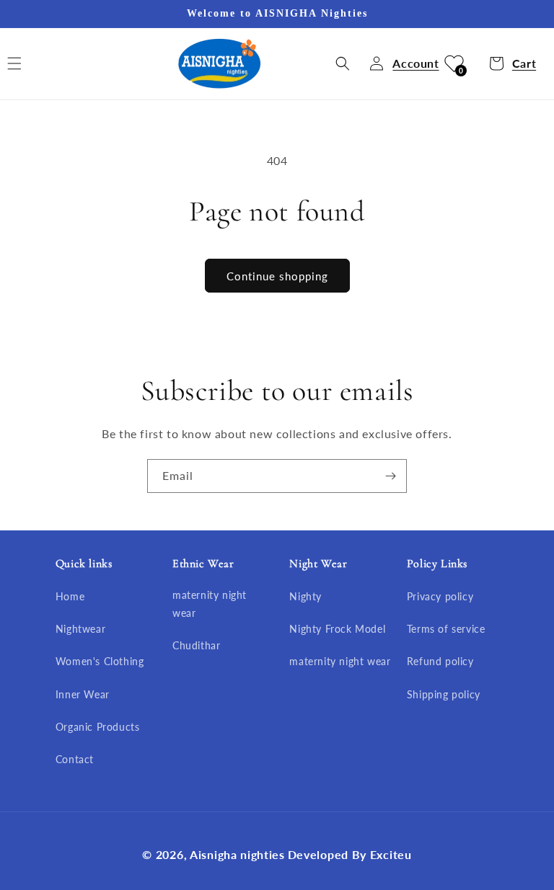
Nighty (305, 596)
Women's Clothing (100, 661)
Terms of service (446, 629)
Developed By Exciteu (350, 854)
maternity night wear (209, 604)
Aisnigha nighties (237, 854)
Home (70, 596)
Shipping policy (443, 694)
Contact (75, 759)
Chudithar (196, 645)
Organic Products (98, 727)
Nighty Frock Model (337, 629)
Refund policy (440, 661)
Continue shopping (277, 276)
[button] (343, 63)
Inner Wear (83, 694)
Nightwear (80, 629)
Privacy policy (440, 596)
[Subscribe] (390, 476)
